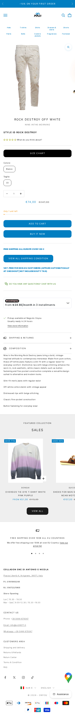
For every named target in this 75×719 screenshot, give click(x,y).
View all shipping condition (28, 258)
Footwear (66, 34)
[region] (37, 538)
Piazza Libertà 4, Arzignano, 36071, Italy (23, 575)
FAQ (5, 667)
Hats (9, 28)
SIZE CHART (37, 153)
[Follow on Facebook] (5, 677)
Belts (23, 34)
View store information (18, 326)
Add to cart (37, 223)
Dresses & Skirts (52, 29)
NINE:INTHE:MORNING (37, 124)
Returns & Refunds (12, 652)
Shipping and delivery (14, 647)
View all (37, 511)
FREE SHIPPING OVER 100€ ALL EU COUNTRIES (37, 538)
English (46, 688)
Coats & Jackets (37, 35)
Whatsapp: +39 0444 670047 (17, 631)
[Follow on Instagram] (23, 677)
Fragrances (52, 34)
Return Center (10, 657)
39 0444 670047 (20, 618)
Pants (8, 34)
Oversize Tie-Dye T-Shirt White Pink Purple (25, 493)
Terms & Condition (12, 662)
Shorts (66, 28)
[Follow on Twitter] (14, 677)
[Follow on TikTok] (32, 677)
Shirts (37, 28)
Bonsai (25, 488)
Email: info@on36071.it (14, 625)
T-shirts (23, 28)
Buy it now (37, 234)
